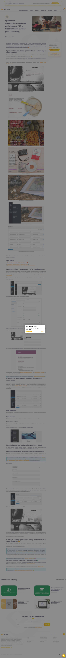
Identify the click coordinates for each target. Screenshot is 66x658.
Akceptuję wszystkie (28, 331)
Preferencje (42, 331)
